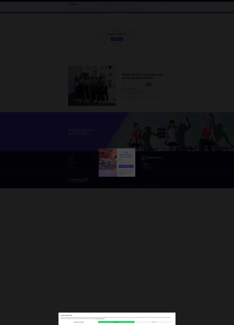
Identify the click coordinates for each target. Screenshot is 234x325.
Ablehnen (154, 322)
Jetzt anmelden (126, 166)
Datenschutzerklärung (100, 318)
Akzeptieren (116, 322)
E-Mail (119, 159)
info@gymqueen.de (122, 172)
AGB (126, 173)
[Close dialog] (134, 150)
